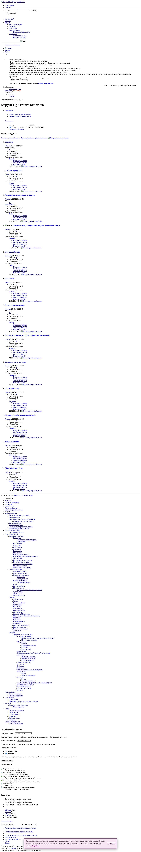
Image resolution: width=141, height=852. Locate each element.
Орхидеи (12, 597)
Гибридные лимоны (28, 658)
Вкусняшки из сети (14, 468)
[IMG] (7, 814)
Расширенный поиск (12, 45)
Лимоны (20, 655)
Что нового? (9, 19)
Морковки (16, 618)
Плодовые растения (20, 580)
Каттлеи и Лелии (19, 603)
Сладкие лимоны (27, 660)
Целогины (17, 619)
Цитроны (20, 664)
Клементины (21, 651)
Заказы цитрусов (15, 523)
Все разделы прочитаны (21, 32)
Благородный (26, 649)
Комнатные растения (16, 536)
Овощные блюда (12, 252)
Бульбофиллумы (19, 610)
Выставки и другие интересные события (23, 701)
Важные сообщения (16, 723)
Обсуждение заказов (12, 530)
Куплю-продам (10, 692)
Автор (11, 138)
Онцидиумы (17, 605)
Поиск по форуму (11, 508)
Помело (20, 677)
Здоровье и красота (16, 696)
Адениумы (17, 545)
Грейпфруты (21, 671)
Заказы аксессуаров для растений (21, 527)
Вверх (31, 495)
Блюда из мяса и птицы (15, 362)
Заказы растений (11, 513)
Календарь (13, 28)
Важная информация (12, 722)
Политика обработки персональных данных (20, 828)
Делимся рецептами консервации (20, 195)
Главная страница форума (14, 510)
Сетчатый (24, 647)
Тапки (15, 601)
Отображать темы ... (8, 733)
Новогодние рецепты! (14, 305)
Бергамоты (21, 668)
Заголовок (4, 138)
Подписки (8, 504)
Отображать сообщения (34, 127)
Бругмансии (17, 547)
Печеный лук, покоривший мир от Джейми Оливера (36, 225)
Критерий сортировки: (9, 740)
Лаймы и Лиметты (23, 662)
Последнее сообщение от (39, 138)
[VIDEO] (8, 815)
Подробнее (35, 846)
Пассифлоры (17, 551)
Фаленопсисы (18, 599)
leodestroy (8, 91)
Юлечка (8, 146)
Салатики (9, 278)
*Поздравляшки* (15, 714)
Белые (23, 673)
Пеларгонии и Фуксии (21, 562)
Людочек (8, 199)
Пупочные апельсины (29, 640)
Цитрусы (12, 632)
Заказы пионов (14, 517)
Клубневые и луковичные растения (25, 556)
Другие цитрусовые (24, 688)
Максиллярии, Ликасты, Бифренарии (26, 616)
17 (16, 151)
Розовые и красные (28, 675)
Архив (7, 841)
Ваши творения (12, 441)
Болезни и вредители (20, 629)
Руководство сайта (19, 37)
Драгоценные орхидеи (21, 625)
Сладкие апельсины (24, 636)
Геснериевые (17, 553)
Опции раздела (9, 110)
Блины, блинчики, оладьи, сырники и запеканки (27, 335)
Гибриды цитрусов (24, 686)
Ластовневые (18, 558)
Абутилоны (21, 541)
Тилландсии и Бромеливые (22, 564)
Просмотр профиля (20, 161)
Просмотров (25, 138)
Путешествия (13, 699)
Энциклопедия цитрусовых (23, 634)
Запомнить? (11, 13)
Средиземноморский (28, 645)
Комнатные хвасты (20, 566)
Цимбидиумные (19, 621)
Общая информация (20, 571)
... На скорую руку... (14, 170)
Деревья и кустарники (21, 575)
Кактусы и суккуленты (21, 554)
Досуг (7, 52)
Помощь (8, 7)
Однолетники (18, 592)
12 (16, 206)
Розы (15, 584)
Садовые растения (15, 569)
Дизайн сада (17, 593)
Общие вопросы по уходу (22, 567)
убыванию (11, 753)
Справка (12, 26)
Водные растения (19, 586)
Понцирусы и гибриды (25, 684)
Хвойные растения (20, 573)
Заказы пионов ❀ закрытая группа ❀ (22, 519)
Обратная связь (10, 837)
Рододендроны (22, 579)
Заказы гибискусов (16, 525)
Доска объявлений (15, 694)
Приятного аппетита (16, 710)
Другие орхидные (19, 627)
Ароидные (17, 549)
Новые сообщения (15, 24)
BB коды (8, 810)
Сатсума (24, 644)
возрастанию (12, 751)
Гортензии (21, 577)
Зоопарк (8, 703)
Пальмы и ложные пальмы (22, 560)
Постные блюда (12, 388)
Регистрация (9, 5)
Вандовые (16, 606)
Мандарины (21, 642)
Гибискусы (17, 538)
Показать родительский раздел (20, 116)
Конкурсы (12, 720)
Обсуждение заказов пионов (23, 521)
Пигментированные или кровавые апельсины (37, 638)
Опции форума (14, 30)
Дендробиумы (18, 612)
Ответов (17, 138)
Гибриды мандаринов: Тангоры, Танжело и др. (33, 653)
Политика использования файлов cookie (19, 832)
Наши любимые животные (18, 705)
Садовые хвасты (19, 595)
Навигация (13, 34)
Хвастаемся (17, 631)
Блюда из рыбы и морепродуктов (20, 415)
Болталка (12, 716)
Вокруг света (9, 697)
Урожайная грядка (23, 582)
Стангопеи (17, 623)
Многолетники (18, 588)
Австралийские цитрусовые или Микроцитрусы (34, 683)
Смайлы (8, 812)
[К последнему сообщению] (31, 166)
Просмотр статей (19, 164)
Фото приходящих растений (19, 528)
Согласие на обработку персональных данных (21, 835)
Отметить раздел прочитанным (20, 114)
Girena (7, 174)
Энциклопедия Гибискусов (27, 540)
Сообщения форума (20, 162)
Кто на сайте (9, 506)
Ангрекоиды (17, 608)
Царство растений (11, 534)
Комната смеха (14, 718)
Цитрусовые (17, 543)
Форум (7, 23)
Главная (8, 21)
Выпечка (9, 142)
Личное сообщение (20, 244)
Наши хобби (13, 712)
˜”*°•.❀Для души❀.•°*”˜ (13, 839)
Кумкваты (20, 666)
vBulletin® (12, 848)
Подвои (20, 690)
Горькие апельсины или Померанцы (30, 670)
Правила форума (15, 89)
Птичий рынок (18, 707)
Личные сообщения (12, 502)
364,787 (11, 96)
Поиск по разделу (9, 120)
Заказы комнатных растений (19, 515)
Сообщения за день (20, 36)
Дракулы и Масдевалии (21, 614)
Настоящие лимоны (28, 657)
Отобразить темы (17, 127)
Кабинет (8, 500)
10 (16, 314)
